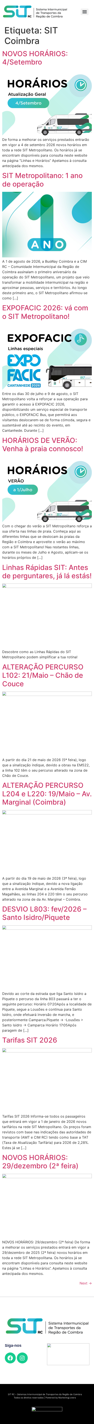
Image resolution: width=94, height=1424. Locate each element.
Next (86, 1283)
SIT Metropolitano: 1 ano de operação (42, 179)
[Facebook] (10, 1357)
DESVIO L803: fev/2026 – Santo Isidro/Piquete (44, 913)
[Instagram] (22, 1357)
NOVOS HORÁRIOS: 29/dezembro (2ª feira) (40, 1161)
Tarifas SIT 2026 (29, 1040)
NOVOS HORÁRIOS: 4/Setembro (35, 57)
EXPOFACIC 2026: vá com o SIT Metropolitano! (45, 312)
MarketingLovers (67, 1397)
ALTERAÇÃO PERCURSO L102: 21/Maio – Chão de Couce (43, 675)
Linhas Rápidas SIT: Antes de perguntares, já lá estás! (47, 571)
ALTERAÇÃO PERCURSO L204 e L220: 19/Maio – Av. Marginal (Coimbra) (47, 793)
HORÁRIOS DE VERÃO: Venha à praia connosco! (42, 444)
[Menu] (85, 12)
